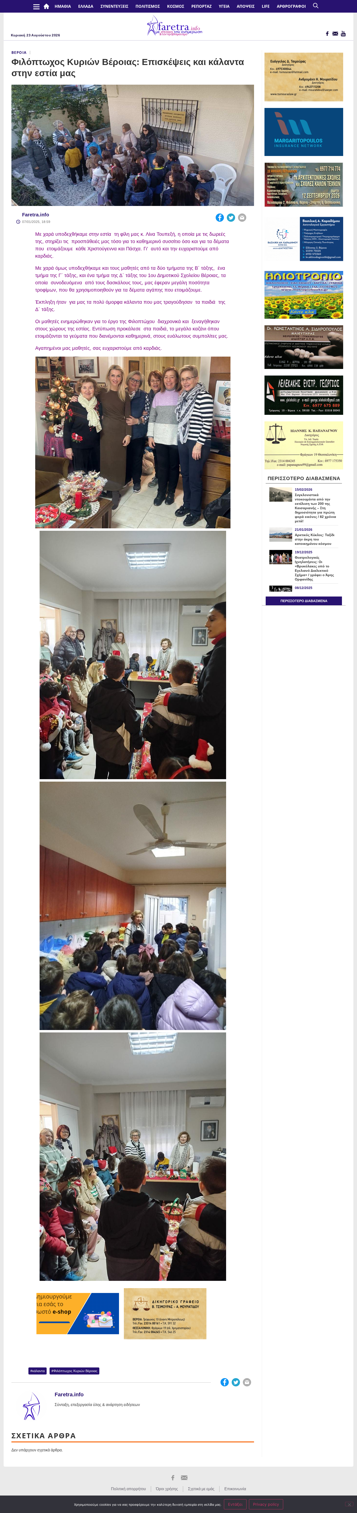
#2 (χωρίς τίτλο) (47, 6)
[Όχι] (349, 1504)
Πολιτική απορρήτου (128, 1489)
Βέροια (18, 52)
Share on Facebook (220, 217)
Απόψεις (246, 6)
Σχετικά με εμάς (201, 1489)
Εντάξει (235, 1504)
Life (266, 6)
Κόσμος (175, 6)
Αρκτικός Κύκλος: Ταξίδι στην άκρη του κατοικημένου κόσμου (314, 539)
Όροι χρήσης (167, 1489)
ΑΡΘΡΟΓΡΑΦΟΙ (291, 6)
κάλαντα (38, 1371)
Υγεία (224, 6)
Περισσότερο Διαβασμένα (303, 601)
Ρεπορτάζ (201, 6)
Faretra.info (35, 214)
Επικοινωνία (235, 1489)
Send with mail (242, 217)
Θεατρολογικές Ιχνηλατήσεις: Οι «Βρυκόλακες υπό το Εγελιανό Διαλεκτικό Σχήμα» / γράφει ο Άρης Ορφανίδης (314, 568)
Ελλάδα (85, 6)
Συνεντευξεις (114, 6)
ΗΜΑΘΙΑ (63, 6)
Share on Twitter (231, 217)
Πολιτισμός (148, 6)
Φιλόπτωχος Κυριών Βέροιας (75, 1371)
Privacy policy (266, 1504)
